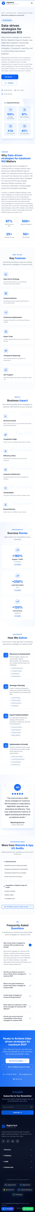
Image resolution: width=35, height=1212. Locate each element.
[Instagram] (17, 1141)
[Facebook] (3, 1141)
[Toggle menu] (32, 3)
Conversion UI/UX (11, 13)
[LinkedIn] (13, 1141)
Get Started (8, 77)
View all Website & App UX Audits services (16, 906)
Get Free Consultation (16, 1061)
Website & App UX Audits (25, 13)
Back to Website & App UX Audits (19, 1067)
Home (3, 13)
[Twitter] (8, 1141)
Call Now (10, 83)
